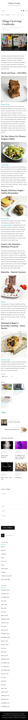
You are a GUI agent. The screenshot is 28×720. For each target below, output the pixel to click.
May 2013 (3, 684)
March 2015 (4, 641)
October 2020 (5, 597)
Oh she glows (5, 165)
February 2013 (5, 695)
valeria (5, 27)
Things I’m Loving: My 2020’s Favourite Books (18, 391)
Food (2, 557)
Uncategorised (5, 579)
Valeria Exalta (14, 3)
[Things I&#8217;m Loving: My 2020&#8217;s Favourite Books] (18, 387)
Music (2, 565)
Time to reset (4, 390)
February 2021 (5, 590)
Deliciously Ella (5, 104)
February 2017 (5, 633)
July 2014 (3, 648)
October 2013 (5, 666)
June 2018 (3, 608)
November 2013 (5, 663)
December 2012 (5, 703)
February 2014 (5, 659)
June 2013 (3, 681)
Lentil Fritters (18, 477)
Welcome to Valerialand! (20, 717)
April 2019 (4, 604)
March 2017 (4, 630)
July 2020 (3, 601)
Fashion (3, 554)
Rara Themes (22, 716)
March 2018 (4, 615)
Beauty (3, 546)
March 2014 (4, 655)
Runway (3, 572)
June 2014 (3, 652)
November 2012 (5, 706)
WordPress (11, 717)
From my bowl (5, 218)
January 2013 (5, 699)
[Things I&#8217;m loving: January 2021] (6, 400)
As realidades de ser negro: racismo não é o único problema (20, 457)
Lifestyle (4, 561)
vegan (3, 412)
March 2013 (4, 692)
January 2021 (5, 593)
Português (4, 568)
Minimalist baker (5, 360)
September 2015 (5, 637)
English (3, 550)
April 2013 (4, 688)
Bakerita (3, 302)
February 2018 (5, 619)
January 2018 (5, 622)
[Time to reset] (6, 387)
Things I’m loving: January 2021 (4, 404)
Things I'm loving (6, 576)
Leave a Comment (6, 29)
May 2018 (3, 612)
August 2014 (4, 644)
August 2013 (4, 673)
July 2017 (3, 626)
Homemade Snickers (6, 225)
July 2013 (3, 677)
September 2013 (5, 670)
